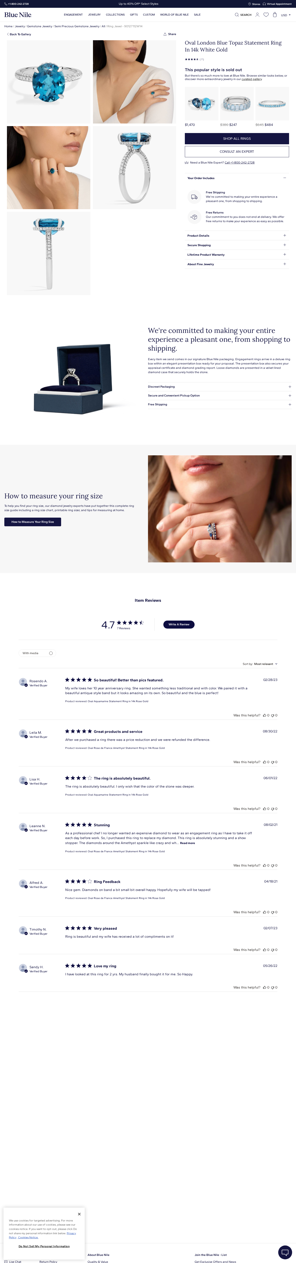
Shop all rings (237, 138)
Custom (149, 14)
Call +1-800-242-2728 (240, 162)
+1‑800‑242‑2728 (18, 3)
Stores (256, 4)
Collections (115, 14)
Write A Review (179, 624)
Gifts (134, 14)
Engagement (73, 14)
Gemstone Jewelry (39, 26)
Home (8, 26)
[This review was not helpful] (272, 715)
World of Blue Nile (174, 14)
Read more (187, 843)
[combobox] (260, 664)
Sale (197, 14)
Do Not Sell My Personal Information (44, 1246)
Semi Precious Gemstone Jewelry (76, 26)
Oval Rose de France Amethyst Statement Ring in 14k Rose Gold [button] (126, 747)
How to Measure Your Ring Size (32, 522)
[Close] (79, 1214)
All (103, 26)
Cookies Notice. (28, 1237)
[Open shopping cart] (274, 14)
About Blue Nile (98, 1255)
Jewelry (94, 14)
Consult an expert (237, 151)
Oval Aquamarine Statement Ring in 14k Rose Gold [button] (118, 701)
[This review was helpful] (264, 715)
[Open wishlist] (266, 14)
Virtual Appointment (279, 3)
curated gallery (252, 79)
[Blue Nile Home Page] (18, 14)
